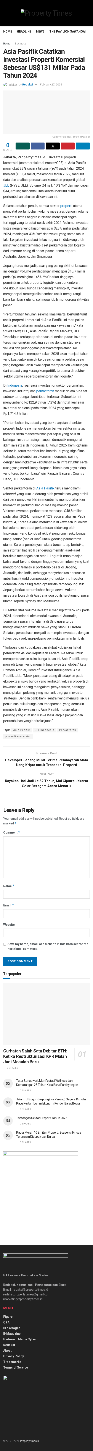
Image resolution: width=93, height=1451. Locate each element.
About (7, 1350)
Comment (11, 832)
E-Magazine (12, 1333)
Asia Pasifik (45, 488)
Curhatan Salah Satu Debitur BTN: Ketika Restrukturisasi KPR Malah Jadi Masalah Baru (35, 1056)
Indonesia (14, 385)
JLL (6, 185)
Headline (24, 31)
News (40, 31)
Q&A (6, 1322)
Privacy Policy (13, 1356)
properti (66, 206)
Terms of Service (15, 1367)
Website (9, 924)
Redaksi (27, 84)
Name (8, 886)
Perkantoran (67, 730)
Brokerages (11, 1328)
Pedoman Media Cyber (19, 1339)
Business (20, 43)
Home (7, 31)
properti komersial (18, 736)
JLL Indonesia (44, 730)
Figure (8, 1316)
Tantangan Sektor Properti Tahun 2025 (41, 1118)
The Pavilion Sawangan (68, 31)
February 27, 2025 (51, 84)
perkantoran (45, 391)
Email (8, 905)
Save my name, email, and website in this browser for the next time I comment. (48, 946)
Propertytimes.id (30, 1441)
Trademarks (12, 1362)
